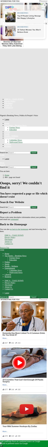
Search (33, 153)
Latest (7, 119)
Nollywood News (15, 142)
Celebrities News (15, 140)
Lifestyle (8, 144)
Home (7, 123)
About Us (8, 105)
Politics (7, 132)
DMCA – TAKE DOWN (14, 99)
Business (8, 146)
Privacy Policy (10, 101)
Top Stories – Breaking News (15, 125)
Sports (7, 134)
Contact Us (9, 108)
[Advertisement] (24, 72)
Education (13, 130)
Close (2, 250)
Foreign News (14, 128)
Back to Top (4, 248)
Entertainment (10, 138)
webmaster (14, 219)
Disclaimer (9, 103)
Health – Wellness (11, 136)
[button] (24, 443)
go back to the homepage (19, 229)
